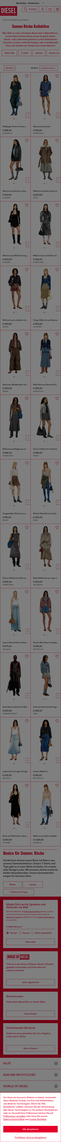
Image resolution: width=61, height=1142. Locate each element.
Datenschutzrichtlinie (13, 1119)
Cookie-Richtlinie (37, 1119)
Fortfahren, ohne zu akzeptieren (30, 1137)
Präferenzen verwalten (14, 1116)
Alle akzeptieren (30, 1129)
